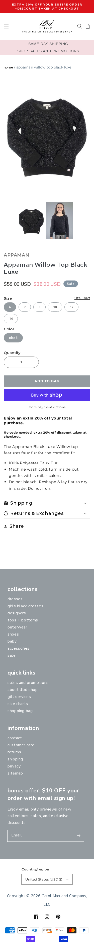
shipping (15, 759)
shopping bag (20, 711)
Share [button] (17, 526)
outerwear (17, 627)
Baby (12, 641)
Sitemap (15, 773)
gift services (19, 696)
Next (87, 135)
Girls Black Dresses (25, 606)
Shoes (13, 634)
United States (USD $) (43, 879)
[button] (6, 26)
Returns (14, 752)
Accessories (19, 648)
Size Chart (82, 298)
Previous (5, 135)
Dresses (15, 599)
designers (17, 613)
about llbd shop (23, 689)
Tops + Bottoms (23, 620)
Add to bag (47, 381)
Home (8, 67)
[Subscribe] (78, 835)
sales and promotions (28, 682)
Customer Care (21, 745)
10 (55, 307)
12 (71, 307)
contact (15, 738)
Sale (12, 655)
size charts (18, 704)
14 (11, 319)
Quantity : (13, 352)
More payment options (47, 407)
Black (13, 338)
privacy (14, 766)
